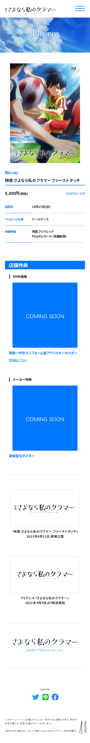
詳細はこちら (18, 360)
